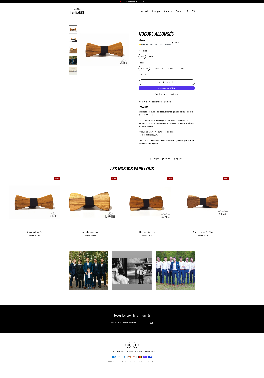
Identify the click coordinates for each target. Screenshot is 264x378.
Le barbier (144, 68)
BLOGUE (130, 352)
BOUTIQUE (121, 352)
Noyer (151, 56)
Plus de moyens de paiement (166, 94)
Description (143, 102)
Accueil (144, 11)
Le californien (158, 68)
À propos (168, 11)
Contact (179, 11)
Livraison (167, 102)
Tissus (141, 63)
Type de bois (143, 51)
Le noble (171, 68)
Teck (142, 56)
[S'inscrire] (151, 322)
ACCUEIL (112, 352)
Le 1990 (181, 68)
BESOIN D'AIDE (150, 352)
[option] (104, 50)
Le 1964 (143, 74)
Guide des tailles (155, 102)
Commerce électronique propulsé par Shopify (145, 362)
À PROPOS (139, 352)
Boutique (156, 11)
